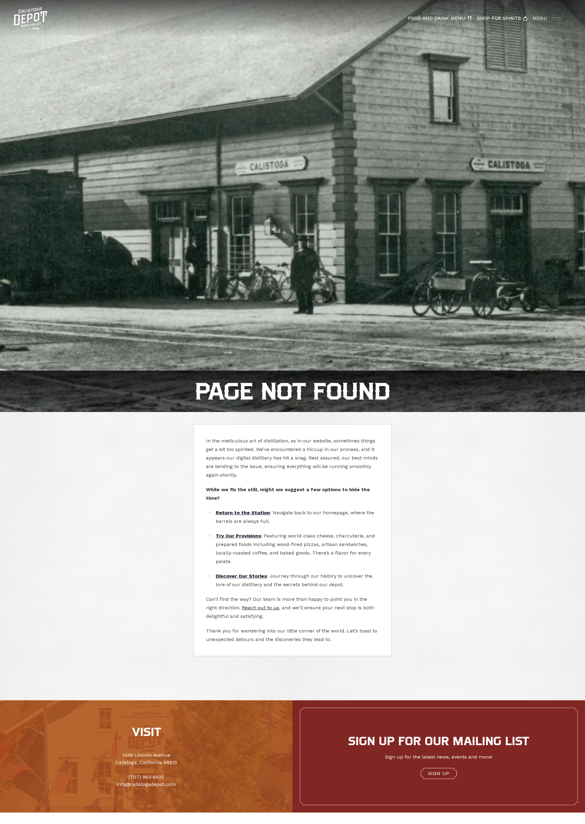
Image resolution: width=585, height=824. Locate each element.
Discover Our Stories (241, 576)
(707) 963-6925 (146, 777)
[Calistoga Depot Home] (30, 18)
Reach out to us (260, 608)
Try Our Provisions (238, 536)
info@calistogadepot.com (146, 784)
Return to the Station (243, 513)
